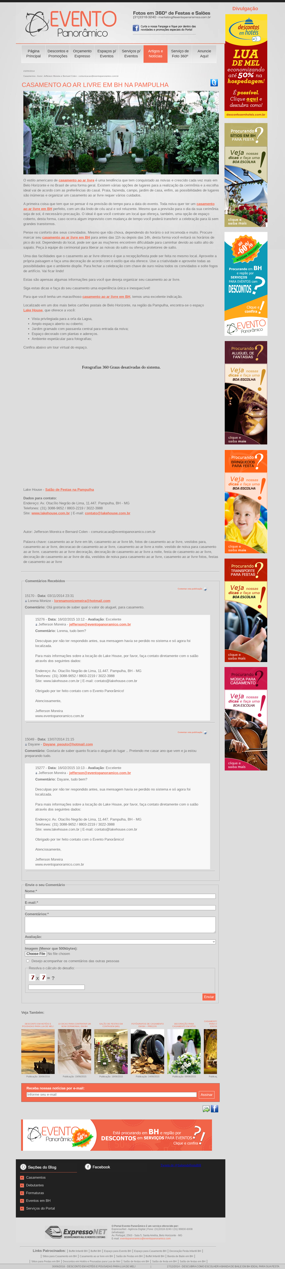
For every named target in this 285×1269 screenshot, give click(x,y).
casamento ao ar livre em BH (66, 237)
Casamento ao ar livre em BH (96, 1256)
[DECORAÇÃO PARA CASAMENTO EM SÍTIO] (184, 1073)
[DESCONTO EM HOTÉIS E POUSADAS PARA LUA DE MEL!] (38, 1073)
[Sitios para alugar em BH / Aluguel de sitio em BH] (245, 226)
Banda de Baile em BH (180, 1256)
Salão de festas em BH (136, 1261)
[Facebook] (214, 1108)
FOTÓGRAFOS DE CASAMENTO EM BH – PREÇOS (147, 1025)
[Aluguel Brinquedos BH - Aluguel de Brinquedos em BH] (245, 552)
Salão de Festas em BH (129, 1256)
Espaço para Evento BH (117, 1251)
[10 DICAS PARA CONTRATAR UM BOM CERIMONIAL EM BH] (74, 1073)
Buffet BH (96, 1251)
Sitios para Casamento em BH (60, 1256)
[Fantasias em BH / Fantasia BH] (245, 444)
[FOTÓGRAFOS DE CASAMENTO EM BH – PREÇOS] (147, 1073)
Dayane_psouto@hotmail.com (68, 744)
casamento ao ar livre (76, 180)
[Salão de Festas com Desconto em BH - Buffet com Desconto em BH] (116, 1150)
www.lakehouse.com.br (51, 513)
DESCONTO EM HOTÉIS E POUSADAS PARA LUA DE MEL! (38, 1025)
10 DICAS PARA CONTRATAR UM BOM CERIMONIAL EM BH (74, 1025)
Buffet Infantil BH (78, 1251)
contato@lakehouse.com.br (107, 513)
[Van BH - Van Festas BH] (245, 661)
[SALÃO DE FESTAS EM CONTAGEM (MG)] (111, 1073)
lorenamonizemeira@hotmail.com (82, 601)
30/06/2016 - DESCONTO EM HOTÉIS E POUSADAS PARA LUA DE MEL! (62, 1266)
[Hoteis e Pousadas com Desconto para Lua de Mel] (245, 117)
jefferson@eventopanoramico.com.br (100, 624)
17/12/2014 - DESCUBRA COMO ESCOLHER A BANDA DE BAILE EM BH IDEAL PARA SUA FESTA (192, 1266)
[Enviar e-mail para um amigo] (206, 1108)
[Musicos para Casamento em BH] (245, 769)
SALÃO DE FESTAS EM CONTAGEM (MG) (111, 1025)
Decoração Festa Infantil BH (185, 1251)
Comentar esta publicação (190, 589)
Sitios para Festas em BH (45, 1261)
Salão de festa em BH (164, 1261)
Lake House (33, 310)
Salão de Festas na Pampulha (69, 490)
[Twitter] (214, 82)
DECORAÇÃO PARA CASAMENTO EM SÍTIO (184, 1025)
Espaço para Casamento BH (150, 1251)
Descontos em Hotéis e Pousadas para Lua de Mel (91, 1261)
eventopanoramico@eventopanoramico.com (145, 1238)
